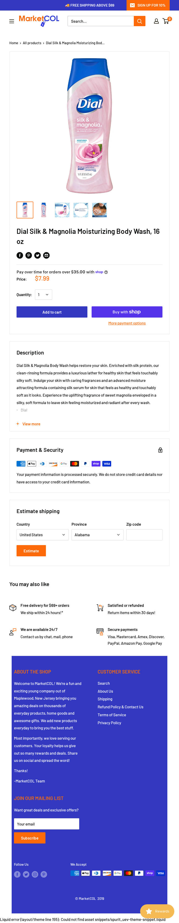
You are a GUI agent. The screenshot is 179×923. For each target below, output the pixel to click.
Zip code (133, 524)
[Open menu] (11, 21)
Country (23, 524)
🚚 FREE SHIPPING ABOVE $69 (89, 5)
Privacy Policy (109, 722)
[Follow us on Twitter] (26, 873)
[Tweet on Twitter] (37, 255)
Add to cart (52, 312)
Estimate (31, 550)
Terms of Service (112, 714)
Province (79, 524)
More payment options (127, 323)
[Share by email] (46, 255)
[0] (166, 21)
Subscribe (29, 838)
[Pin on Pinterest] (28, 255)
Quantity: (24, 294)
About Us (105, 691)
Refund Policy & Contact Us (120, 706)
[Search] (139, 21)
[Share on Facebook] (20, 255)
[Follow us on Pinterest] (44, 873)
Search (104, 683)
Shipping (105, 698)
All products (32, 43)
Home (13, 43)
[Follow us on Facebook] (17, 873)
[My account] (156, 21)
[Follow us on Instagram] (35, 873)
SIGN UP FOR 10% (151, 5)
